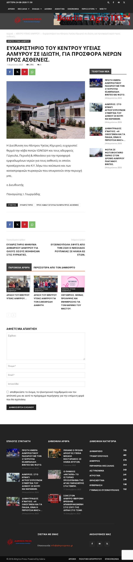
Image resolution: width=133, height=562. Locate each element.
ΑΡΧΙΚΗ (11, 9)
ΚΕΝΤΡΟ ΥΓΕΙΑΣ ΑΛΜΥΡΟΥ (28, 33)
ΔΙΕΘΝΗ (48, 9)
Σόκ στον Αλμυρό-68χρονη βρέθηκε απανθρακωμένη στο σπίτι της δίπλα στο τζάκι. (73, 503)
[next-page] (14, 315)
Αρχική (9, 33)
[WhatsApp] (32, 72)
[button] (108, 2)
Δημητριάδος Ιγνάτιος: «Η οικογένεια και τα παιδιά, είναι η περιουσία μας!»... (115, 134)
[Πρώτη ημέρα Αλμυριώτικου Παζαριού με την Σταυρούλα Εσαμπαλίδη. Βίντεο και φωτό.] (96, 83)
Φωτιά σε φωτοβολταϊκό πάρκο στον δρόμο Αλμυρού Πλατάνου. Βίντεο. (114, 157)
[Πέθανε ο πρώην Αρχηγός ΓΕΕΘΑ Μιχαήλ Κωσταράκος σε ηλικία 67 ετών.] (54, 453)
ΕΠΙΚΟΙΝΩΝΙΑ (112, 559)
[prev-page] (8, 315)
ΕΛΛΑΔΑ (35, 9)
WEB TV (103, 9)
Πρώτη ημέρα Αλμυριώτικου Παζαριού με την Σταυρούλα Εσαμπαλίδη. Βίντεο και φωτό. (115, 87)
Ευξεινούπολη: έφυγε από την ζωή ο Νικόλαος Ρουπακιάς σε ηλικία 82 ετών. (68, 249)
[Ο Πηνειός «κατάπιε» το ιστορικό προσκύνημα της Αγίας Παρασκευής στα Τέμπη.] (54, 474)
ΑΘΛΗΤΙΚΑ (60, 9)
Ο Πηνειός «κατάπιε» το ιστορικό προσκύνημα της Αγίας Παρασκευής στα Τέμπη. (73, 478)
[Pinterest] (24, 72)
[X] (124, 2)
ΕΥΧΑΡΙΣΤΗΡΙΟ (26, 205)
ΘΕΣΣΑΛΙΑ (22, 9)
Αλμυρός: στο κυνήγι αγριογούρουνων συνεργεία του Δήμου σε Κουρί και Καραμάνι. (115, 111)
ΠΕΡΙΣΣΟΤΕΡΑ (88, 9)
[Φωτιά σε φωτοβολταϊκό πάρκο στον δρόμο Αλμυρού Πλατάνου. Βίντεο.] (96, 152)
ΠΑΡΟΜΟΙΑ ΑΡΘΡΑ (19, 267)
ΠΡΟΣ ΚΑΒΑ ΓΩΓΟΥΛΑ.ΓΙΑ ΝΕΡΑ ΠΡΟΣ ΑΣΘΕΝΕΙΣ (57, 205)
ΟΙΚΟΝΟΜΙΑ (73, 9)
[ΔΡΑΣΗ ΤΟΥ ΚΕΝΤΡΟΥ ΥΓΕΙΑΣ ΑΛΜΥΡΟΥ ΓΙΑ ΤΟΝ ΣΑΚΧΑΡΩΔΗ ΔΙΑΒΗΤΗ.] (46, 284)
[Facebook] (113, 2)
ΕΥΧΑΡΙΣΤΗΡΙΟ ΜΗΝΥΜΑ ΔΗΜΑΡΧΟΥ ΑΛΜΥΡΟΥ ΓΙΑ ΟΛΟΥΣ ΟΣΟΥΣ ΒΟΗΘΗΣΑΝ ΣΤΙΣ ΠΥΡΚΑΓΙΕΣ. (23, 249)
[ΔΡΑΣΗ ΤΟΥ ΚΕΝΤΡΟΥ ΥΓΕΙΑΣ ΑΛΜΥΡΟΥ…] (18, 284)
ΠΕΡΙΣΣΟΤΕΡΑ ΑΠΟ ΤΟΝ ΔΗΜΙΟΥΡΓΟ (54, 267)
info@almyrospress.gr (62, 545)
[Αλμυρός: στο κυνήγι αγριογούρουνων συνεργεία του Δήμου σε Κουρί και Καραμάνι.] (96, 107)
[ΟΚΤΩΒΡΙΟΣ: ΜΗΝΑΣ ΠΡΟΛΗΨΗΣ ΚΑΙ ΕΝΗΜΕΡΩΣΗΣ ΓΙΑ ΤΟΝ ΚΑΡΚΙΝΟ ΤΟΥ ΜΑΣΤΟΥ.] (73, 284)
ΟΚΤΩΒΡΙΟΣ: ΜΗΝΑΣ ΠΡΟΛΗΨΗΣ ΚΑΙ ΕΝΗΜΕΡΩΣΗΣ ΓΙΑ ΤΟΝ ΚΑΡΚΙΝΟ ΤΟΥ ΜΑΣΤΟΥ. (72, 301)
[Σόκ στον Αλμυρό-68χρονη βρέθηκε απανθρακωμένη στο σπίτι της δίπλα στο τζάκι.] (54, 498)
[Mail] (118, 2)
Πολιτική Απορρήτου (90, 559)
